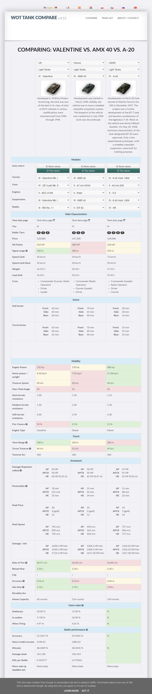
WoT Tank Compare (38, 18)
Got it (85, 690)
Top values (54, 170)
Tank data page (45, 220)
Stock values (54, 166)
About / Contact (128, 18)
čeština (117, 8)
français (72, 8)
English (49, 8)
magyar (95, 8)
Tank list (107, 18)
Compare (91, 18)
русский (128, 8)
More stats (42, 666)
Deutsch (61, 8)
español (84, 8)
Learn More (71, 690)
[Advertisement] (76, 32)
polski (106, 8)
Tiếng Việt (141, 8)
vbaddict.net (18, 670)
